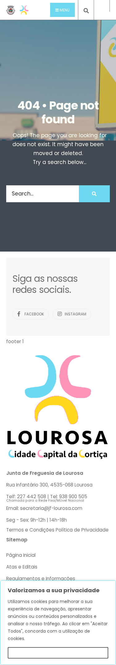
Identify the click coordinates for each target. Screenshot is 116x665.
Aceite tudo (58, 653)
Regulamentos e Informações (40, 578)
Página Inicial (21, 555)
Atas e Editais (21, 567)
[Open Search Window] (86, 11)
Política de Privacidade (82, 530)
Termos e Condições (30, 530)
